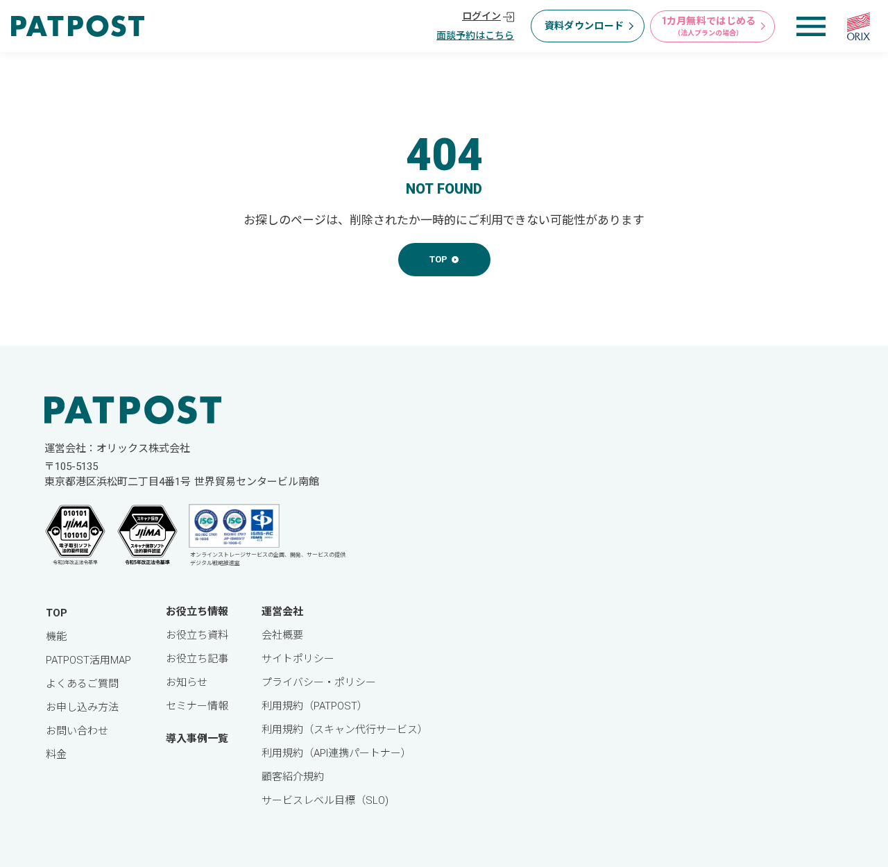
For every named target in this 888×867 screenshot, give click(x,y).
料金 (56, 754)
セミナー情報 (197, 706)
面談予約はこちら (475, 35)
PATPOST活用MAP (88, 660)
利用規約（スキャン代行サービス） (345, 729)
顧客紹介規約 (293, 777)
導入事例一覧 (197, 738)
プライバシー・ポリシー (319, 682)
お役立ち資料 (197, 635)
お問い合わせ (77, 731)
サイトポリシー (298, 659)
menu (811, 26)
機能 (56, 636)
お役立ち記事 (197, 659)
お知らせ (186, 682)
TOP (56, 613)
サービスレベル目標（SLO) (325, 800)
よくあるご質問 (82, 683)
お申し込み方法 (82, 707)
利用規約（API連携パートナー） (336, 753)
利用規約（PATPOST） (315, 706)
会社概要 (282, 635)
